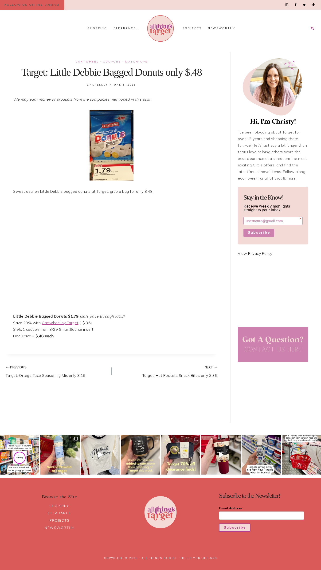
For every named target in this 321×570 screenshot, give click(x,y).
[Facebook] (295, 5)
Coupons (112, 61)
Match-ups (136, 61)
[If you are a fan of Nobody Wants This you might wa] (100, 454)
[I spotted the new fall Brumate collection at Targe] (220, 454)
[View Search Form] (312, 28)
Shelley (100, 84)
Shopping (97, 28)
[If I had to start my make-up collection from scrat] (301, 454)
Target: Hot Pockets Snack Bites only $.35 (180, 371)
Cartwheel (87, 61)
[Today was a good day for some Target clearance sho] (180, 454)
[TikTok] (313, 5)
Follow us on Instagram (31, 4)
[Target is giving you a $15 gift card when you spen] (261, 454)
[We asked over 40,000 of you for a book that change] (19, 454)
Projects (192, 28)
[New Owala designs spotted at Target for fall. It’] (59, 454)
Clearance (59, 513)
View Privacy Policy (255, 253)
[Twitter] (304, 5)
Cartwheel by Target (60, 322)
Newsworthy (221, 28)
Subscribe (259, 232)
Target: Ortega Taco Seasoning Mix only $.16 (46, 371)
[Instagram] (287, 5)
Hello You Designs (199, 558)
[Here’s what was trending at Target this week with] (140, 454)
